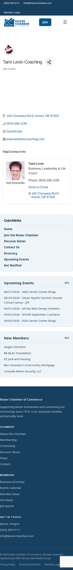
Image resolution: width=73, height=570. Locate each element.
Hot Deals (6, 500)
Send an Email (38, 187)
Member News (10, 494)
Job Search (7, 506)
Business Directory (12, 482)
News (3, 458)
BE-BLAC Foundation (17, 353)
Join (45, 22)
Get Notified (13, 265)
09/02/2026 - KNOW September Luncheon (32, 314)
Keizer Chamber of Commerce (21, 399)
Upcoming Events (16, 259)
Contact (5, 464)
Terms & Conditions (30, 564)
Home (8, 229)
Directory (10, 253)
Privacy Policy (7, 564)
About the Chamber (13, 434)
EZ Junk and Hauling (17, 359)
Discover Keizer (15, 241)
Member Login (12, 12)
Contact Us (11, 247)
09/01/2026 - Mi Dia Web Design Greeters (32, 308)
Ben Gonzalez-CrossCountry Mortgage (29, 365)
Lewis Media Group (40, 558)
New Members (16, 338)
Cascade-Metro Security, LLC (23, 371)
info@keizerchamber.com (37, 3)
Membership (8, 440)
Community (7, 446)
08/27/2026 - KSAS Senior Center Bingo (30, 292)
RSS (67, 282)
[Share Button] (49, 62)
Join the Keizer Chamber (21, 235)
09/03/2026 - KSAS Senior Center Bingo (30, 320)
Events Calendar (11, 488)
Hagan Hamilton (15, 347)
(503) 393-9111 (12, 3)
